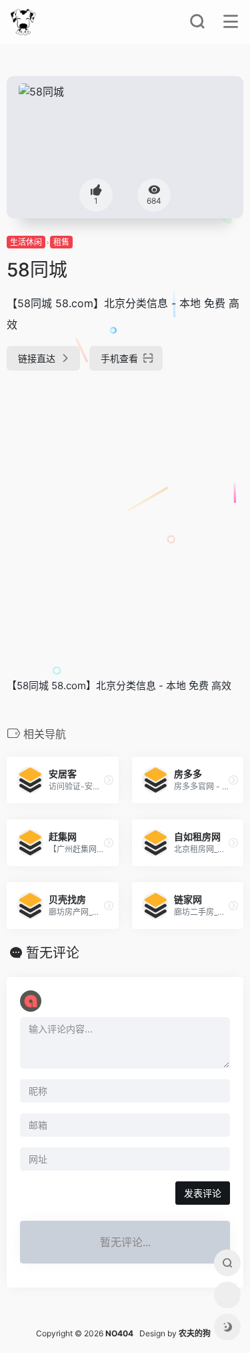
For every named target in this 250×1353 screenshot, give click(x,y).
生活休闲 (26, 242)
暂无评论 (52, 953)
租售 (61, 242)
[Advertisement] (125, 518)
